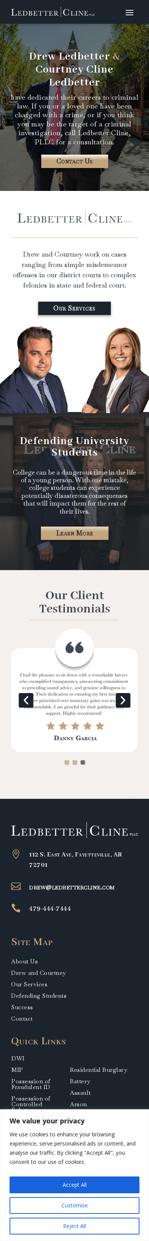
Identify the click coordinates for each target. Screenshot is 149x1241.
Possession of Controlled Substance (30, 1104)
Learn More (74, 533)
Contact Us (75, 161)
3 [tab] (83, 762)
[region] (74, 1175)
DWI (18, 1058)
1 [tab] (67, 762)
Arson (78, 1104)
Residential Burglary (98, 1069)
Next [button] (123, 700)
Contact (22, 1019)
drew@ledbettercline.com (72, 886)
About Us (24, 962)
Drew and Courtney (38, 973)
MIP (17, 1069)
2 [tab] (75, 762)
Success (22, 1008)
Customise (75, 1205)
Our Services (74, 308)
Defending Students (38, 996)
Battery (80, 1081)
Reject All (74, 1226)
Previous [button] (26, 700)
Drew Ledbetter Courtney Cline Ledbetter (74, 69)
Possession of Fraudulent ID (30, 1084)
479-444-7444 (50, 909)
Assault (80, 1092)
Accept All (75, 1184)
